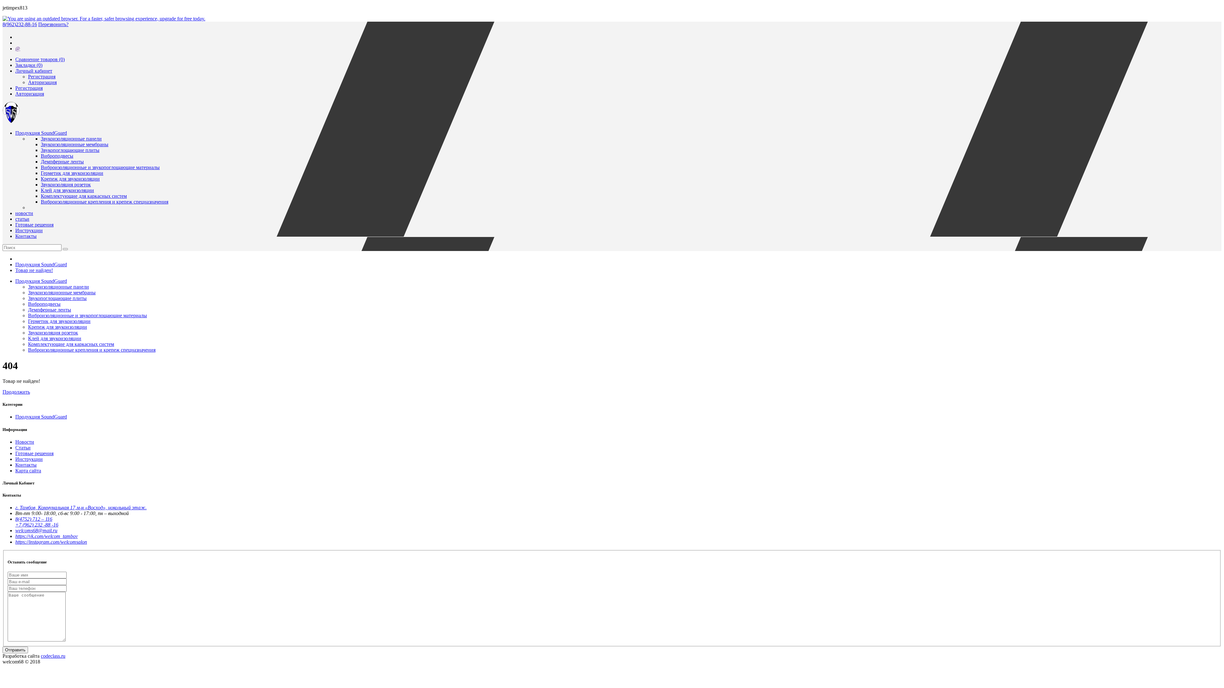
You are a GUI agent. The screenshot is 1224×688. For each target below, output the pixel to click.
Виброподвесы (57, 156)
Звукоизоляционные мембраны (74, 144)
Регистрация (41, 76)
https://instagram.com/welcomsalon (51, 542)
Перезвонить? (53, 24)
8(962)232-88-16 (20, 24)
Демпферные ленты (62, 161)
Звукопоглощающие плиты (70, 150)
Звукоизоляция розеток (66, 184)
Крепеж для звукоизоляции (70, 179)
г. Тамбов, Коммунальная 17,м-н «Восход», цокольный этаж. (81, 507)
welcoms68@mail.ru (36, 530)
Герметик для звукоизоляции (72, 173)
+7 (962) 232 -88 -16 (36, 524)
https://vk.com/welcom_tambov (46, 536)
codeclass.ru (53, 656)
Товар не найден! (34, 270)
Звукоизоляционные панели (71, 138)
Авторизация (42, 82)
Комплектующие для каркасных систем (84, 196)
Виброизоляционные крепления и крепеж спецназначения (104, 201)
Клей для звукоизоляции (67, 190)
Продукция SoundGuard (41, 264)
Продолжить (16, 392)
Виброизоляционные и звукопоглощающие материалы (100, 167)
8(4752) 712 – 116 (33, 519)
